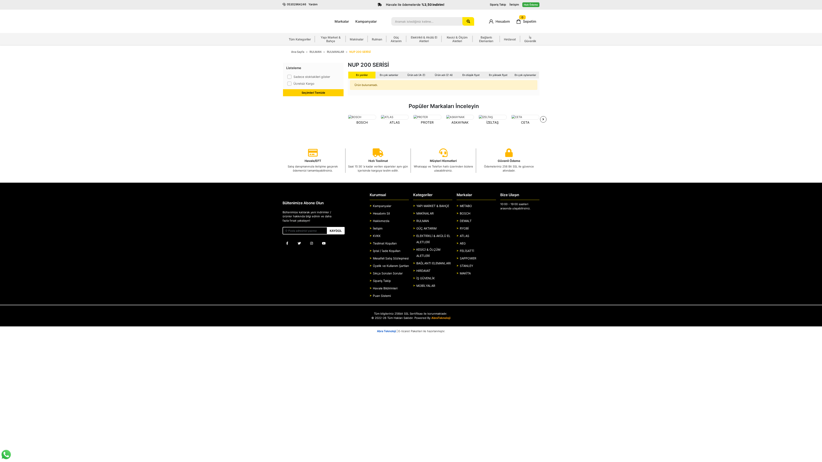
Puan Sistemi (382, 296)
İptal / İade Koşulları (386, 251)
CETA (525, 122)
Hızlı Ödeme (531, 4)
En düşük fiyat (471, 75)
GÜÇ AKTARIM (426, 228)
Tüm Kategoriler (302, 39)
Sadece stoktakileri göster (311, 76)
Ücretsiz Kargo (303, 83)
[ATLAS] (395, 117)
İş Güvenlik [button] (530, 39)
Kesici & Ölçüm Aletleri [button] (457, 39)
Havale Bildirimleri (385, 288)
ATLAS (395, 122)
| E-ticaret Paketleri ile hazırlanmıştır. (411, 331)
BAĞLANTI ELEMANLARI (433, 263)
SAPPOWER (468, 258)
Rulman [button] (377, 39)
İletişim (514, 4)
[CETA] (525, 117)
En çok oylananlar (525, 75)
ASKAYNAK (460, 122)
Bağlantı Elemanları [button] (486, 39)
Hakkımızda (381, 221)
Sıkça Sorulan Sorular (388, 273)
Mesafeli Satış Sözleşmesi (391, 258)
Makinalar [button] (356, 39)
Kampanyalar (366, 21)
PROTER (427, 122)
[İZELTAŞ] (492, 117)
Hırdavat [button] (510, 39)
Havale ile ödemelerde (414, 5)
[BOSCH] (362, 117)
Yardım (312, 4)
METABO (466, 206)
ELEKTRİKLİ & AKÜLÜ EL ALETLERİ (433, 239)
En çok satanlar (389, 75)
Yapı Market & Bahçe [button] (331, 39)
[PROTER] (427, 117)
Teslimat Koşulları (385, 243)
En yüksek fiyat (498, 75)
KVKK (377, 236)
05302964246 (296, 4)
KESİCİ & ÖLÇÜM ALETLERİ (428, 253)
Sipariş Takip (498, 4)
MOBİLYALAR (425, 285)
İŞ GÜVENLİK (425, 278)
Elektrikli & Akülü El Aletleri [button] (424, 39)
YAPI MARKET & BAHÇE (432, 206)
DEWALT (466, 221)
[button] (499, 21)
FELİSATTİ (467, 251)
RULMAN (422, 221)
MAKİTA (465, 273)
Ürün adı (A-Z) (416, 75)
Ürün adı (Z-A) (444, 75)
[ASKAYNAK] (460, 117)
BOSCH (362, 122)
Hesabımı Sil (381, 213)
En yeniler (362, 75)
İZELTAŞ (492, 122)
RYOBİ (464, 228)
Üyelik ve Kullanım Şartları (391, 266)
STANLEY (466, 266)
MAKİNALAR (425, 213)
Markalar (342, 21)
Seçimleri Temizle (313, 92)
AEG (463, 243)
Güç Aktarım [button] (396, 39)
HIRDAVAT (423, 270)
